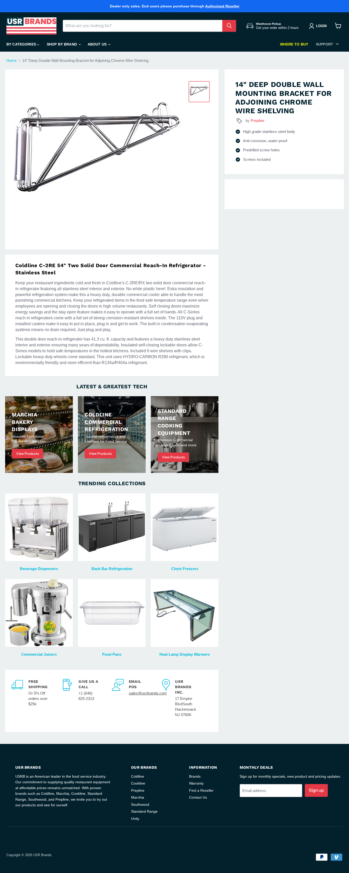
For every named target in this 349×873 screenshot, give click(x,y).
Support (324, 44)
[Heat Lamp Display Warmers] (184, 613)
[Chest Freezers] (184, 527)
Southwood (140, 804)
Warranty (196, 783)
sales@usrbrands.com (148, 693)
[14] (199, 92)
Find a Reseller (201, 790)
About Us (98, 44)
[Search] (229, 26)
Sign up (316, 790)
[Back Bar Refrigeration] (112, 527)
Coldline (137, 776)
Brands (195, 776)
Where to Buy (294, 44)
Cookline (138, 783)
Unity (135, 819)
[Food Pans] (112, 613)
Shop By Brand (62, 44)
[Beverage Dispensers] (39, 527)
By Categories (21, 44)
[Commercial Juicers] (39, 613)
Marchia (137, 797)
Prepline (257, 120)
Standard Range (144, 811)
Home (11, 60)
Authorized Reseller (222, 6)
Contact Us (198, 797)
